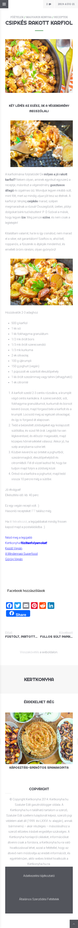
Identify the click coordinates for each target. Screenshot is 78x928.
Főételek (17, 17)
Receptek (61, 17)
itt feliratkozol (18, 521)
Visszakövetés (29, 652)
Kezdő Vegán (13, 548)
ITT (33, 511)
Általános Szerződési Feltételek (39, 899)
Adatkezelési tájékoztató (39, 875)
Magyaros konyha (39, 17)
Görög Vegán (14, 559)
